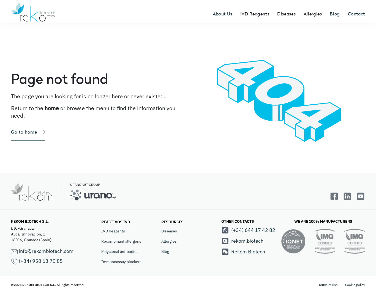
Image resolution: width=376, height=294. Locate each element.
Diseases (169, 231)
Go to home (24, 132)
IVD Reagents (113, 231)
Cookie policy (355, 285)
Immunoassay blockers (121, 261)
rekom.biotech (247, 241)
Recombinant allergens (121, 241)
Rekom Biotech (248, 251)
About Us (222, 14)
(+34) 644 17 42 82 (253, 230)
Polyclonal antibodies (119, 251)
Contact (356, 14)
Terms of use (328, 285)
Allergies (169, 241)
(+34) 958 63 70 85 (40, 261)
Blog (335, 14)
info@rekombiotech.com (45, 251)
